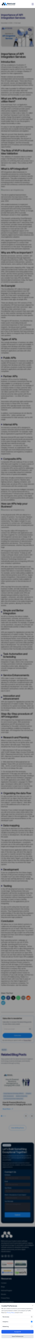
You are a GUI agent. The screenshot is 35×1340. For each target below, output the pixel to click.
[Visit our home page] (8, 4)
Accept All (17, 1332)
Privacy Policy (11, 1312)
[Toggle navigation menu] (32, 4)
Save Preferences (17, 1336)
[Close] (33, 1305)
